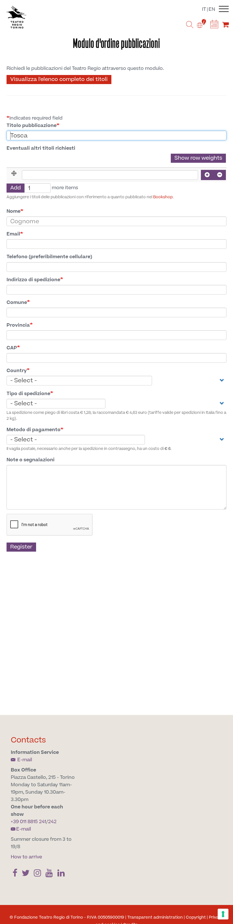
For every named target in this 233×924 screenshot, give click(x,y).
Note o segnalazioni (31, 459)
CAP (12, 348)
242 (52, 821)
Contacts (28, 740)
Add (15, 188)
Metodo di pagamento (34, 429)
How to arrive (26, 857)
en (212, 9)
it (204, 9)
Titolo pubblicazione (32, 125)
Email (13, 234)
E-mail (24, 759)
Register (21, 547)
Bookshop (163, 197)
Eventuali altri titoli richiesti (41, 148)
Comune (17, 302)
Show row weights (198, 158)
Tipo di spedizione (28, 393)
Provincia (18, 325)
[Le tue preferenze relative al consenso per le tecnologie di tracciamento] (223, 914)
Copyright (196, 917)
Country (17, 370)
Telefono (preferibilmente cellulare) (49, 256)
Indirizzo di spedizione (33, 279)
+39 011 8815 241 (28, 821)
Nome (13, 211)
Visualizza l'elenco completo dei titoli (59, 79)
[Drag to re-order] (14, 173)
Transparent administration (155, 917)
